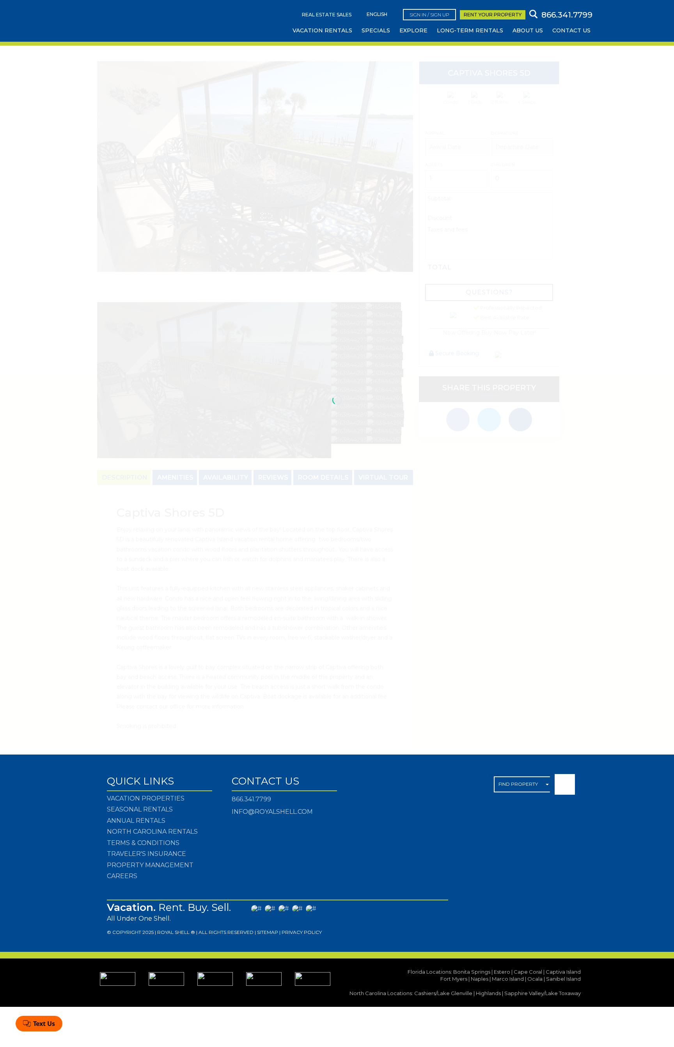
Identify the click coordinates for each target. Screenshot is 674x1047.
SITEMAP (267, 932)
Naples (479, 979)
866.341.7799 (251, 799)
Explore (413, 30)
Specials (376, 30)
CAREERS (122, 876)
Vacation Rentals (322, 30)
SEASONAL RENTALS (140, 809)
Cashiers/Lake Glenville (443, 993)
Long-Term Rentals (470, 30)
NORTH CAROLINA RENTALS (152, 831)
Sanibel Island (563, 979)
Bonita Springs (471, 972)
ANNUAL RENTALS (136, 820)
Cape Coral (528, 972)
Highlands (488, 993)
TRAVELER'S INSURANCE (146, 853)
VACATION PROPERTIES (145, 798)
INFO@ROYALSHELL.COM (272, 811)
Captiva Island (563, 972)
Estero (502, 972)
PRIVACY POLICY (302, 932)
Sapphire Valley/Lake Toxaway (542, 993)
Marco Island (508, 979)
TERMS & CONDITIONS (143, 843)
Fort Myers (453, 979)
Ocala (535, 979)
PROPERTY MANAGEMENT (150, 865)
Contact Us (571, 30)
